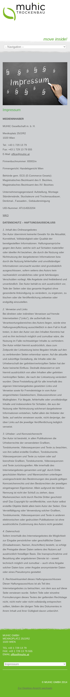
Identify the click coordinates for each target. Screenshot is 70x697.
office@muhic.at (20, 154)
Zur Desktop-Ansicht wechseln (35, 688)
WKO (6, 215)
